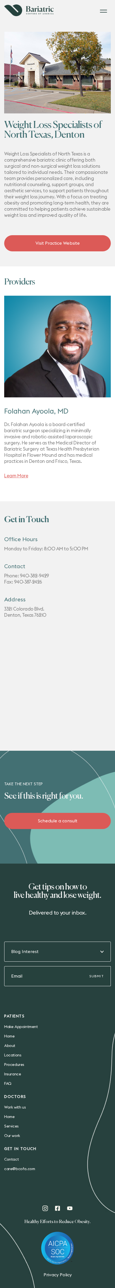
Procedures (14, 1065)
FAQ (7, 1084)
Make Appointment (21, 1027)
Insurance (12, 1074)
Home (9, 1036)
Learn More (16, 475)
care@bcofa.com (19, 1169)
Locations (12, 1055)
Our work (12, 1136)
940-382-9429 (34, 575)
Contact (11, 1159)
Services (11, 1126)
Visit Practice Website (57, 243)
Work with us (15, 1107)
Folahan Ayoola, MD (36, 411)
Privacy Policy (58, 1275)
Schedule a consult (57, 821)
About (9, 1046)
